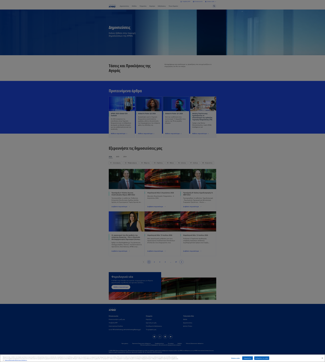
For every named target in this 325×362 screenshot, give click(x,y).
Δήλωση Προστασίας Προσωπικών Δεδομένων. (16, 360)
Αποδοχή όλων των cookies (261, 358)
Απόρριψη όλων (247, 358)
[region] (162, 358)
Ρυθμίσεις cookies (235, 358)
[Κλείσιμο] (322, 358)
